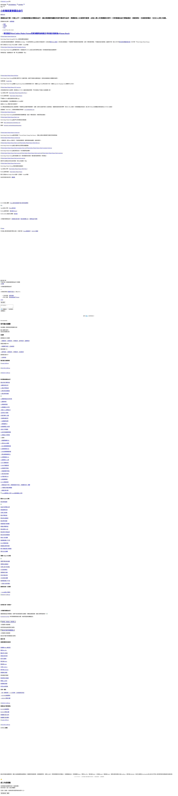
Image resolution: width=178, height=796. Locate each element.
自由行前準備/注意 (5, 507)
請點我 (13, 177)
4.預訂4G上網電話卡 (6, 410)
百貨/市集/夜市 (4, 575)
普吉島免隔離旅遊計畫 (124, 42)
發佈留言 (3, 310)
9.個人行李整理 (4, 429)
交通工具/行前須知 (5, 566)
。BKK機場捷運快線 (6, 446)
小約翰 (2, 283)
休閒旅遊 (12, 21)
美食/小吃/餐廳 (4, 537)
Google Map (9, 81)
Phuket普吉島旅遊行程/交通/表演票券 (19, 203)
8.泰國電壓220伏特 (5, 426)
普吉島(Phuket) (13, 211)
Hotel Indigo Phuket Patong (16, 95)
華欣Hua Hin (4, 650)
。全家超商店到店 (19, 692)
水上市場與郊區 (4, 543)
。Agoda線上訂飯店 (5, 592)
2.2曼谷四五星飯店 (5, 390)
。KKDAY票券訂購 (5, 698)
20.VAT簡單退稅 (4, 482)
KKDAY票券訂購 (5, 712)
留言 (12, 291)
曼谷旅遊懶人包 (24, 218)
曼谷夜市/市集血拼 (5, 532)
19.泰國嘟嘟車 (4, 479)
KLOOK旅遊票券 (5, 709)
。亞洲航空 (11, 346)
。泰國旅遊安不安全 (15, 484)
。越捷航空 (26, 340)
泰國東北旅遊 (4, 672)
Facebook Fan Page (5, 616)
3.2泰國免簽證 (4, 404)
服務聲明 (102, 776)
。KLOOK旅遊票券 (5, 695)
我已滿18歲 (3, 793)
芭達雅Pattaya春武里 (5, 647)
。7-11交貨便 (12, 692)
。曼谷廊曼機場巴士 (6, 454)
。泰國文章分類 (4, 490)
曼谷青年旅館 (4, 521)
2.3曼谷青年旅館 (5, 393)
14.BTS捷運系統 (4, 462)
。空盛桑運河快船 (5, 471)
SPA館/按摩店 (4, 569)
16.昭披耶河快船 (5, 468)
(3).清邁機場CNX (5, 457)
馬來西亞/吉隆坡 (5, 678)
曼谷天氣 (3, 382)
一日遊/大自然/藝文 (5, 583)
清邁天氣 (7, 382)
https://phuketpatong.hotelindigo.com (12, 122)
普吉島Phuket (4, 661)
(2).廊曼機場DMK (5, 448)
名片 (4, 27)
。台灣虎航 (3, 357)
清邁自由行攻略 (33, 218)
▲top (2, 299)
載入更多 (3, 302)
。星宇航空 (21, 340)
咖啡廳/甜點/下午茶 (5, 540)
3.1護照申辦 (3, 401)
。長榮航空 (9, 340)
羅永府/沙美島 (4, 653)
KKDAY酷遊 (35, 231)
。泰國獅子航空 (4, 346)
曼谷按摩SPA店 (4, 529)
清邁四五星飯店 (4, 564)
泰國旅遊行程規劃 (5, 523)
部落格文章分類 (15, 218)
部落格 (5, 25)
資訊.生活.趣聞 (4, 551)
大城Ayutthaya (4, 667)
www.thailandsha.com (29, 109)
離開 (8, 793)
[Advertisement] (89, 64)
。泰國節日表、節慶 (25, 484)
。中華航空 (15, 340)
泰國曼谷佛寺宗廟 (5, 545)
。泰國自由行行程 (5, 484)
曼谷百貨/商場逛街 (5, 534)
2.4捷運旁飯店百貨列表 (6, 398)
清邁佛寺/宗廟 (4, 572)
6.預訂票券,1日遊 (5, 415)
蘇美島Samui (4, 664)
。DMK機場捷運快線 (6, 451)
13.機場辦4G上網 (5, 459)
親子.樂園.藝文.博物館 (6, 548)
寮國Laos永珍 (4, 680)
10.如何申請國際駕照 (6, 432)
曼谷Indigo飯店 (53, 42)
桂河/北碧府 (3, 658)
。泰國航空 (3, 340)
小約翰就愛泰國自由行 (12, 11)
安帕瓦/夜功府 (4, 655)
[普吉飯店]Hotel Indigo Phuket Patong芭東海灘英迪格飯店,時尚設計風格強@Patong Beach (36, 33)
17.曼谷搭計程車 (5, 473)
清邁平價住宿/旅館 (5, 561)
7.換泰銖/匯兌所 (4, 418)
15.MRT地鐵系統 (5, 465)
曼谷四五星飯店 (4, 518)
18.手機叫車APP (4, 476)
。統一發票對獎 (4, 692)
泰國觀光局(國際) (5, 717)
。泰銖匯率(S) (4, 423)
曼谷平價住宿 (4, 515)
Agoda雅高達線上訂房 (17, 493)
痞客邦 (9, 291)
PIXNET (78, 776)
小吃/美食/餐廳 (4, 578)
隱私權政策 (97, 776)
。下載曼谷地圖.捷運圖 (6, 487)
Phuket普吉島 (12, 208)
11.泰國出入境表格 (5, 435)
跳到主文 (3, 14)
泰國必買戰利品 (4, 526)
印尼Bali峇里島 (4, 686)
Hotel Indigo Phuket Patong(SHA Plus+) (18, 92)
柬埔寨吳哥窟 (4, 683)
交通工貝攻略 (4, 512)
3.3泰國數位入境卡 (5, 407)
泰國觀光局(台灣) (5, 714)
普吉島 (15, 213)
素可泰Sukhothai (4, 669)
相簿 (4, 24)
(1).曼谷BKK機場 (5, 443)
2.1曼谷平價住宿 (5, 388)
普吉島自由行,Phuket (14, 297)
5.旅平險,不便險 (4, 412)
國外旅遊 (11, 295)
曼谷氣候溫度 (4, 501)
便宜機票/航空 (4, 509)
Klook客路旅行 (27, 231)
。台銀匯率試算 (4, 421)
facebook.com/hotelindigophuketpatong (12, 125)
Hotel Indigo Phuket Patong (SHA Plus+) (18, 168)
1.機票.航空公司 (4, 385)
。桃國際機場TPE (5, 440)
